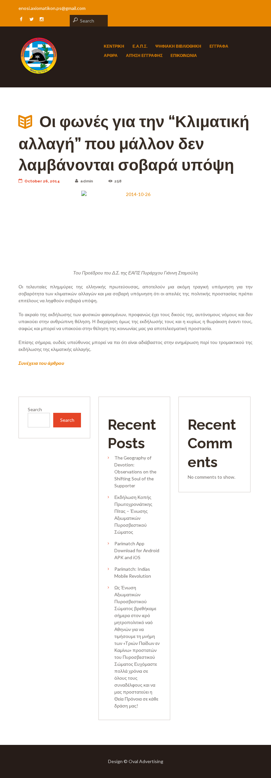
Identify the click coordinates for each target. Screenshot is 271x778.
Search (35, 409)
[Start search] (74, 20)
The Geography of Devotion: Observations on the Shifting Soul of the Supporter (135, 471)
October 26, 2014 (42, 181)
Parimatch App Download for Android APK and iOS (136, 550)
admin (86, 181)
